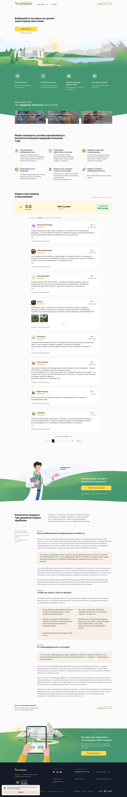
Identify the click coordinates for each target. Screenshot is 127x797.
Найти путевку (26, 29)
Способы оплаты (79, 779)
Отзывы (54, 4)
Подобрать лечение (93, 753)
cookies (18, 788)
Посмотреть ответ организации (40, 241)
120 (72, 441)
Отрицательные (48, 217)
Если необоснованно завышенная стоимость (21, 531)
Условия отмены (57, 779)
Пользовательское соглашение (55, 791)
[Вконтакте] (57, 772)
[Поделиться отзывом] (94, 224)
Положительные (57, 217)
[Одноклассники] (54, 772)
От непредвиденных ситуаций (20, 540)
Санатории (42, 4)
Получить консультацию (96, 488)
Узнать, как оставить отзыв (100, 197)
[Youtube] (61, 772)
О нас (84, 791)
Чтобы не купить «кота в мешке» (22, 536)
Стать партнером (101, 772)
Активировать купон (58, 781)
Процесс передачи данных (103, 779)
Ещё (32, 237)
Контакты (90, 791)
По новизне (39, 217)
